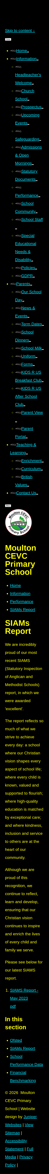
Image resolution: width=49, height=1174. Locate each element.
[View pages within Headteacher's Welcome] (33, 84)
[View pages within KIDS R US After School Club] (24, 405)
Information (20, 593)
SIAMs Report (22, 609)
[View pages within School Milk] (43, 349)
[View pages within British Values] (28, 486)
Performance (21, 601)
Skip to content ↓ (20, 30)
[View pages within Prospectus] (42, 108)
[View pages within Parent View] (16, 421)
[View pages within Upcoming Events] (28, 124)
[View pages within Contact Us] (37, 494)
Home (15, 585)
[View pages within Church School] (28, 100)
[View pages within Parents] (31, 285)
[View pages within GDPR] (34, 277)
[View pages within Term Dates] (43, 325)
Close (8, 39)
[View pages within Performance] (39, 196)
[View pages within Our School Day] (23, 301)
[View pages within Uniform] (36, 357)
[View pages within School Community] (37, 212)
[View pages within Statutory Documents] (37, 180)
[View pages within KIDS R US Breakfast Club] (43, 381)
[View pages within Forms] (34, 365)
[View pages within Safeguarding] (40, 140)
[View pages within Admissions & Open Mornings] (33, 164)
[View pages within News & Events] (28, 317)
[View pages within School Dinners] (30, 341)
